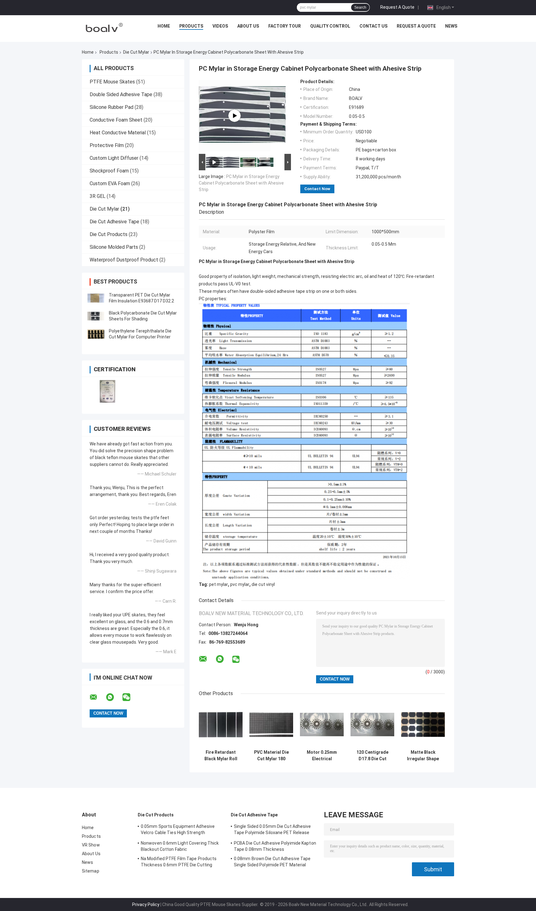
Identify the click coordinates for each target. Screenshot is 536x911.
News (451, 26)
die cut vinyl (263, 584)
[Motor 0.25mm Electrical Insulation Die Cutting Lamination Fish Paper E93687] (322, 725)
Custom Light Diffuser (114, 158)
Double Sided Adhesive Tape (121, 94)
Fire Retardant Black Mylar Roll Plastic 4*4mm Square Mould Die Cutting (221, 755)
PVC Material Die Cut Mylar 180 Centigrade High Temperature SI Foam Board (271, 755)
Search (360, 7)
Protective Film (107, 145)
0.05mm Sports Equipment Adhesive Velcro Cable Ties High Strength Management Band (178, 830)
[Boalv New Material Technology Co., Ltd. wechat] (130, 697)
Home (164, 26)
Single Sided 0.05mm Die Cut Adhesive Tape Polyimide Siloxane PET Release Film (272, 830)
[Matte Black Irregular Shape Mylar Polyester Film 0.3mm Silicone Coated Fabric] (423, 725)
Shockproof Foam (109, 171)
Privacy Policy (145, 904)
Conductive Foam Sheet (116, 120)
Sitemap (90, 871)
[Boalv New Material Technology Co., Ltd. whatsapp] (114, 697)
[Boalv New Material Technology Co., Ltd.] (104, 27)
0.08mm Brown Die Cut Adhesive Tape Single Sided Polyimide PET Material (272, 861)
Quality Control (330, 26)
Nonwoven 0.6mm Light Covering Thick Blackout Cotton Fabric (180, 846)
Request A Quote (397, 7)
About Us (248, 26)
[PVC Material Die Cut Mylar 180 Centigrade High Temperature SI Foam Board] (271, 725)
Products (191, 26)
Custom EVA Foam (110, 183)
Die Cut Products (108, 234)
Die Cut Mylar (136, 52)
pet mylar (218, 584)
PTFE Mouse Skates (112, 82)
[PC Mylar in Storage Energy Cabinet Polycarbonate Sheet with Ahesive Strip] (234, 115)
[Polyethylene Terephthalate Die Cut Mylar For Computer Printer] (95, 334)
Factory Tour (284, 26)
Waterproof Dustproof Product (124, 260)
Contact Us (373, 26)
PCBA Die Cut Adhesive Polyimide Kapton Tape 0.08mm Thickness (275, 846)
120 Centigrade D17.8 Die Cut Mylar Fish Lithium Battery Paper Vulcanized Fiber (372, 755)
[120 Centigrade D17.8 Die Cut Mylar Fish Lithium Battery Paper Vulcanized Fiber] (372, 725)
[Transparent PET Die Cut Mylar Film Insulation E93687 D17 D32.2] (95, 298)
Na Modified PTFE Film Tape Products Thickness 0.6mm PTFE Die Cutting (179, 861)
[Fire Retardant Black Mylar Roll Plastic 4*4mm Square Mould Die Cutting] (221, 725)
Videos (220, 26)
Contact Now (317, 188)
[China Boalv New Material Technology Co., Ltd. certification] (107, 391)
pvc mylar (239, 584)
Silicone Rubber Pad (111, 107)
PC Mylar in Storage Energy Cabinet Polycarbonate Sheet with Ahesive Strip (241, 183)
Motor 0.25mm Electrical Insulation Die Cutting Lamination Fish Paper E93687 (322, 755)
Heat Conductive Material (118, 133)
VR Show (91, 844)
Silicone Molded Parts (114, 247)
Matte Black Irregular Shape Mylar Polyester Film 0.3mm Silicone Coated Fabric (423, 755)
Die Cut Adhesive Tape (114, 222)
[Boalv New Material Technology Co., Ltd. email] (97, 697)
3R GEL (97, 196)
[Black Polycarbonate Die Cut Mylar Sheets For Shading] (95, 316)
